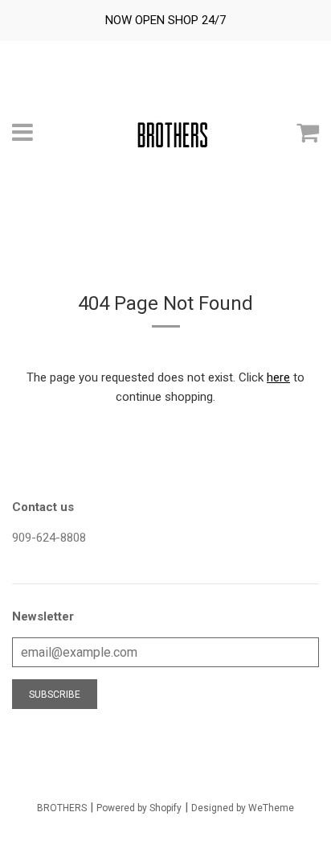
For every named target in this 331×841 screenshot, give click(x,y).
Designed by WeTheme (242, 808)
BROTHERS (62, 808)
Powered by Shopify (139, 808)
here (278, 377)
